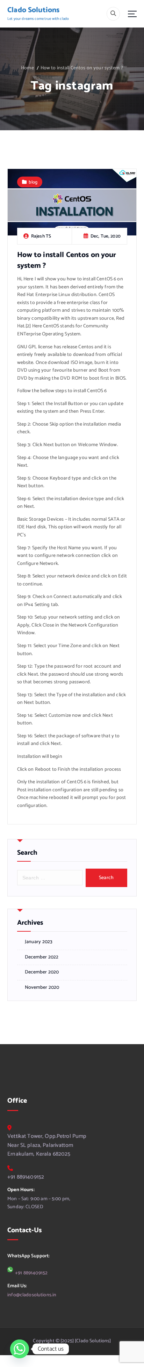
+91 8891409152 (25, 1177)
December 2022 (42, 957)
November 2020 (42, 988)
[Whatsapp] (19, 1348)
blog (33, 182)
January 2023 (39, 942)
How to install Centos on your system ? (82, 68)
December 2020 (42, 972)
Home (27, 68)
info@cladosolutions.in (31, 1295)
